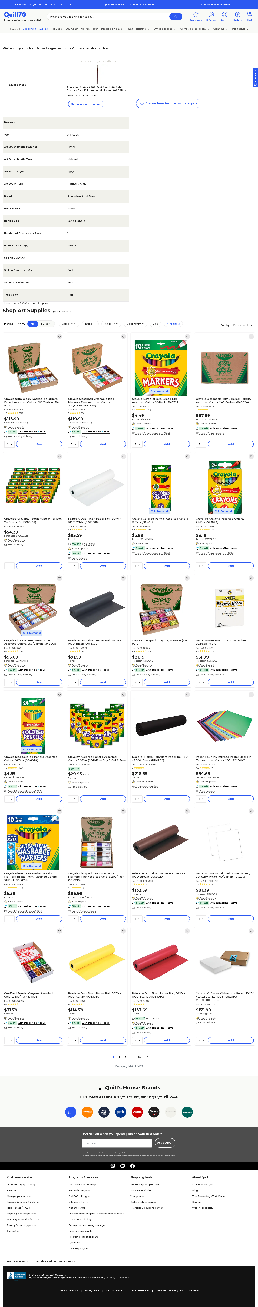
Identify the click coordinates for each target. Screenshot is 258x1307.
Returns (11, 1190)
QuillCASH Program (80, 1196)
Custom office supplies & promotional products (97, 1213)
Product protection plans (83, 1236)
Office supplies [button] (163, 28)
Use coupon (165, 1142)
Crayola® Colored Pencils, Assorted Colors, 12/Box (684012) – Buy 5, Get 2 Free (97, 758)
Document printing (80, 1219)
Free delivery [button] (79, 436)
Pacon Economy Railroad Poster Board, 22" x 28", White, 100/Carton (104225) (223, 875)
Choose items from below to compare (171, 103)
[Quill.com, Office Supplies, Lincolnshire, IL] (16, 1276)
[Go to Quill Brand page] (70, 1113)
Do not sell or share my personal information (177, 1290)
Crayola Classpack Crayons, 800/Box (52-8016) (159, 642)
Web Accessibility (202, 1207)
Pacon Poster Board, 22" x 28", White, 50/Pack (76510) (221, 642)
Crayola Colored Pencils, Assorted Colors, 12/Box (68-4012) (160, 520)
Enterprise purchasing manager (87, 1225)
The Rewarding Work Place (208, 1196)
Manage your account (19, 1196)
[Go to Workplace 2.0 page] (187, 1113)
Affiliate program (78, 1248)
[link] (59, 336)
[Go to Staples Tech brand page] (154, 1113)
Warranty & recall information (24, 1219)
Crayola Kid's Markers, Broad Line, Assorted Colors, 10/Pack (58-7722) (156, 400)
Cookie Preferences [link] (139, 1290)
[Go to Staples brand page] (137, 1113)
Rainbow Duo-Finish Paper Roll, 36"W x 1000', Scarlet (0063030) (158, 995)
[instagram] (113, 1166)
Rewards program (79, 1190)
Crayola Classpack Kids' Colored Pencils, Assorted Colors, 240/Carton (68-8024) (223, 400)
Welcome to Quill (202, 1184)
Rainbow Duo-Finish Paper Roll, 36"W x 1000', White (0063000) (94, 520)
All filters (174, 323)
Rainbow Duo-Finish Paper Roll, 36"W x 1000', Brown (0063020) (158, 875)
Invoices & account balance (23, 1202)
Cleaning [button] (218, 28)
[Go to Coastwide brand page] (87, 1113)
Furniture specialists (80, 1231)
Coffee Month (89, 28)
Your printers (137, 1196)
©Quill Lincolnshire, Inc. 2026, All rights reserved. (52, 1277)
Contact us (13, 1231)
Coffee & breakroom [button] (193, 28)
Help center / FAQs (18, 1207)
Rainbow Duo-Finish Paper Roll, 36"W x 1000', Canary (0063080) (94, 995)
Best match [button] (241, 325)
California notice (114, 1290)
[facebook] (132, 1166)
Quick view (32, 385)
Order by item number (143, 1202)
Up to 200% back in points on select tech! (128, 4)
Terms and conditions (111, 1153)
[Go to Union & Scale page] (170, 1113)
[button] (175, 16)
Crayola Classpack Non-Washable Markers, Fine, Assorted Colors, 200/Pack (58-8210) (96, 877)
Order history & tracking (21, 1184)
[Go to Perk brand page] (120, 1113)
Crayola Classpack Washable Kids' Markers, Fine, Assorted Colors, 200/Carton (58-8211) (91, 402)
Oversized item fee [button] (146, 786)
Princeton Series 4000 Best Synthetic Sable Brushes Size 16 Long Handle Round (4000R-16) (95, 90)
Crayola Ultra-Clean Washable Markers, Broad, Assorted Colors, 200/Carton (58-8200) (31, 402)
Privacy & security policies (22, 1225)
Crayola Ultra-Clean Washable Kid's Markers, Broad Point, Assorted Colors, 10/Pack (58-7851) (30, 877)
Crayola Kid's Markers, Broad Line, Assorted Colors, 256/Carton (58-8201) (30, 642)
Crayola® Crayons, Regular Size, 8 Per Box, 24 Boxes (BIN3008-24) (33, 520)
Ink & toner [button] (238, 28)
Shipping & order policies (21, 1213)
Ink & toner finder (140, 1190)
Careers (196, 1202)
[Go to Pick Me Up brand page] (104, 1113)
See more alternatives (86, 104)
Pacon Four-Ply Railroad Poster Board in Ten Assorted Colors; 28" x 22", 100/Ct (223, 758)
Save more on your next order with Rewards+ (43, 4)
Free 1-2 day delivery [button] (20, 436)
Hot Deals (57, 28)
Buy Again (71, 28)
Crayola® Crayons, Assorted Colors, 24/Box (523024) (220, 520)
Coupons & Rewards (35, 28)
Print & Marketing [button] (135, 28)
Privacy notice (92, 1290)
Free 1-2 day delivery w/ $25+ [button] (152, 433)
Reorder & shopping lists (145, 1184)
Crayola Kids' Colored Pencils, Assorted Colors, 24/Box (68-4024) (31, 758)
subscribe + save (111, 28)
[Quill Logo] (15, 14)
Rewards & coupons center (146, 1207)
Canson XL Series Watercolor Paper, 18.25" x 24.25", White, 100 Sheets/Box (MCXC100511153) (225, 997)
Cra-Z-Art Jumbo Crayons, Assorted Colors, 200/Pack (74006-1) (28, 995)
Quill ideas (75, 1242)
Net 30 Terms (77, 1207)
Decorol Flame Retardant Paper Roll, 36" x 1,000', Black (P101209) (160, 758)
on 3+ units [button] (88, 543)
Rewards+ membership (82, 1184)
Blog (195, 1190)
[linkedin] (122, 1166)
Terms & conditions (68, 1290)
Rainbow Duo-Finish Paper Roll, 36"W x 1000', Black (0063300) (94, 642)
